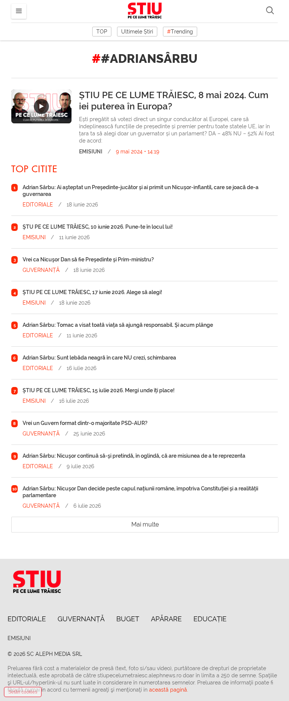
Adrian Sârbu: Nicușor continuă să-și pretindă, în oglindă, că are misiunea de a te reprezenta (134, 456)
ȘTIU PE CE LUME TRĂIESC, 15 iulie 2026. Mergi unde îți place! (99, 390)
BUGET (127, 619)
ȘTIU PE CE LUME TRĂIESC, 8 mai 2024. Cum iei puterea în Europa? (173, 101)
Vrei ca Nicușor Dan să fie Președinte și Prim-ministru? (88, 259)
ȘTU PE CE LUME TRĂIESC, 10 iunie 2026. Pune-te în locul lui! (98, 227)
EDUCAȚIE (210, 619)
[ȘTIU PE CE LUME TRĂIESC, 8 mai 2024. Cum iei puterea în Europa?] (41, 106)
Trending (180, 32)
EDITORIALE (38, 205)
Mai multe (145, 524)
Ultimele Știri (137, 32)
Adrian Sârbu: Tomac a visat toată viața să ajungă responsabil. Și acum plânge (118, 325)
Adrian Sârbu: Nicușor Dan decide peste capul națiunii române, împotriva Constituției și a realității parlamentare (140, 492)
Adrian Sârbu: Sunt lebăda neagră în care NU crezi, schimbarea (99, 358)
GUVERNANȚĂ (41, 270)
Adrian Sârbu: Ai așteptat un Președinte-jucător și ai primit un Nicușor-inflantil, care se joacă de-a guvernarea (141, 190)
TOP (101, 32)
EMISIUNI (90, 152)
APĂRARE (166, 619)
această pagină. (168, 690)
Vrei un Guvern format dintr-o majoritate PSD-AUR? (85, 423)
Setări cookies (22, 692)
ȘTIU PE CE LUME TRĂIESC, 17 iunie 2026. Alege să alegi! (92, 292)
